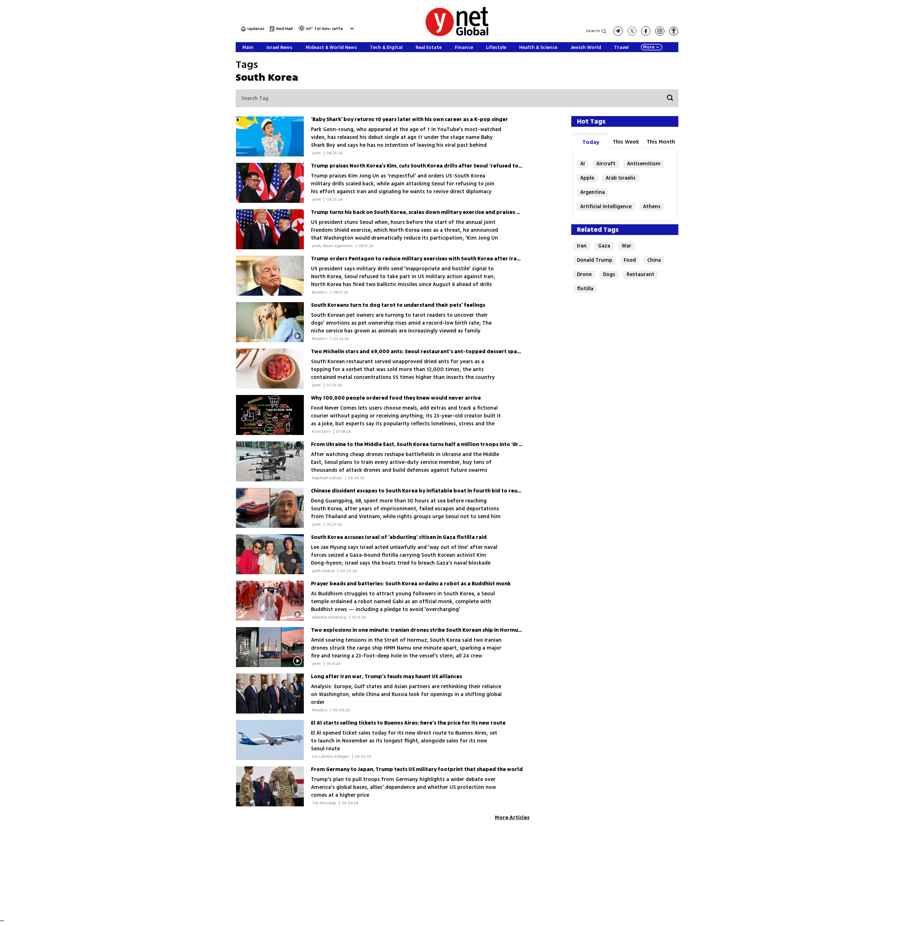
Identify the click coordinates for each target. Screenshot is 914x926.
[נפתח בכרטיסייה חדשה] (618, 31)
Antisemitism (644, 163)
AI (582, 163)
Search (593, 31)
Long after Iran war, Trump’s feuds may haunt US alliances (386, 676)
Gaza (604, 246)
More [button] (648, 47)
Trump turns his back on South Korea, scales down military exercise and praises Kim (418, 212)
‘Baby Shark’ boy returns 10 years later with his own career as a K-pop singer (409, 119)
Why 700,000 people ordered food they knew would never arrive (396, 398)
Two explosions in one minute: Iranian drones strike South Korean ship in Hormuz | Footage (429, 630)
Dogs (609, 274)
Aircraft (606, 163)
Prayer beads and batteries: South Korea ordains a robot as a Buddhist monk (411, 583)
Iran (582, 246)
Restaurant (640, 274)
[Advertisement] (860, 107)
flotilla (585, 288)
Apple (587, 178)
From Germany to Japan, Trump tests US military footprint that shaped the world (417, 769)
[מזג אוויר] (301, 30)
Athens (652, 206)
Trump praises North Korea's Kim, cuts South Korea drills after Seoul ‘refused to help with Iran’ (434, 166)
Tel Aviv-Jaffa (328, 29)
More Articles (512, 817)
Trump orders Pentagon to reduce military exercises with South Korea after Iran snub (422, 258)
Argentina (592, 192)
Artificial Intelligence (606, 206)
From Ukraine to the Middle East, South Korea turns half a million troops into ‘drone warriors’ (432, 444)
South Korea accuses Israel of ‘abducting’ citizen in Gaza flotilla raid (399, 537)
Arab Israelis (621, 178)
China (654, 260)
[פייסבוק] (646, 31)
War (626, 246)
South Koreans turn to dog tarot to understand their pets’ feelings (398, 305)
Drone (584, 274)
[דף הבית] (457, 34)
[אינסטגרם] (659, 31)
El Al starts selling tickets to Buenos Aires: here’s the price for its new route (408, 723)
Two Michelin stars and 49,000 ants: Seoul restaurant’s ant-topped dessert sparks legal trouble (436, 351)
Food (630, 260)
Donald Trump (594, 260)
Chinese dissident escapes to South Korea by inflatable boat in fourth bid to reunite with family (434, 491)
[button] (351, 28)
